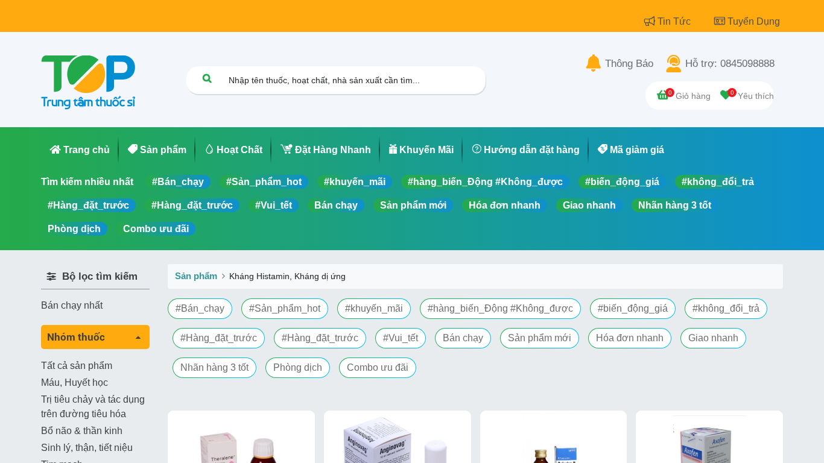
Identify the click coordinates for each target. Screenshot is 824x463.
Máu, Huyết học (74, 382)
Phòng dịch (74, 229)
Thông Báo (629, 64)
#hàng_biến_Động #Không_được (485, 182)
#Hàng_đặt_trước (88, 205)
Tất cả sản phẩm (76, 366)
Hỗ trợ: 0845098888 (730, 64)
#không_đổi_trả (718, 182)
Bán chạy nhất (72, 305)
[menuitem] (80, 150)
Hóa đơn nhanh (504, 205)
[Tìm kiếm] (207, 78)
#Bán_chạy (178, 182)
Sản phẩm (196, 276)
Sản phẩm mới (413, 205)
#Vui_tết (273, 205)
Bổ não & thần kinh (81, 431)
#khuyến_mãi (354, 182)
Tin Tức (675, 21)
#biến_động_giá (622, 182)
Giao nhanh (589, 205)
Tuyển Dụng (753, 21)
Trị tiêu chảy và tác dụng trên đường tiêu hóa (93, 406)
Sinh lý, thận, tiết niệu (87, 448)
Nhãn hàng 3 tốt (674, 205)
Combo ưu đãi (156, 229)
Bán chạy (336, 205)
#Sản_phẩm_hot (264, 182)
